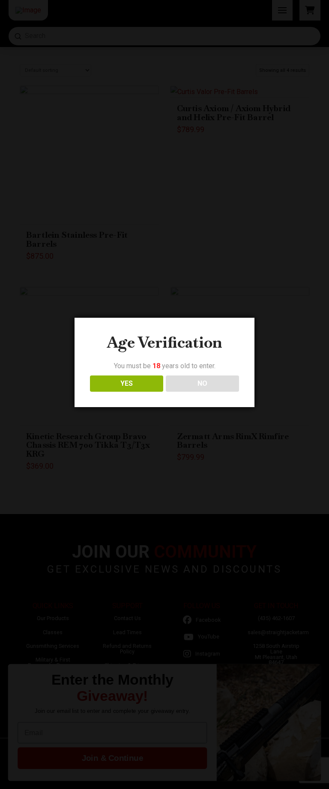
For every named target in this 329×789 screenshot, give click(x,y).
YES (126, 383)
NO (202, 383)
